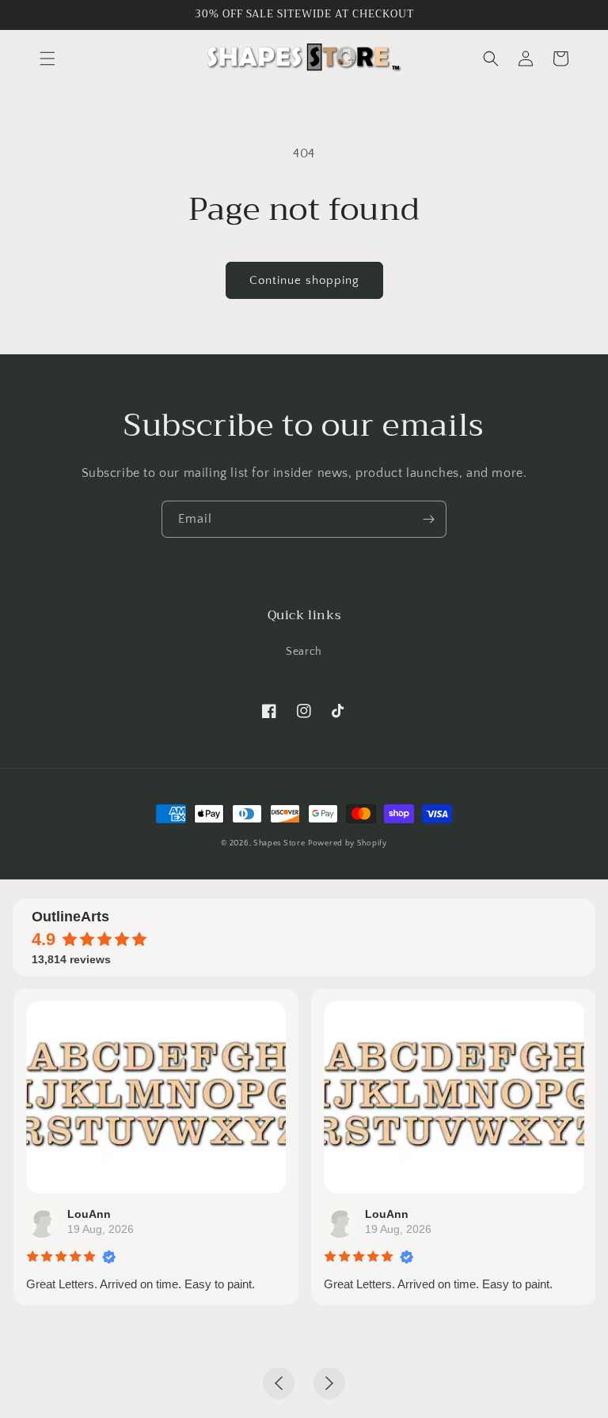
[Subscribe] (428, 519)
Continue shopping (304, 280)
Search (304, 651)
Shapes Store (279, 843)
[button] (47, 58)
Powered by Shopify (347, 843)
